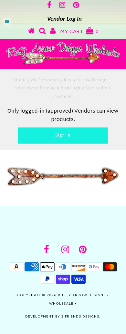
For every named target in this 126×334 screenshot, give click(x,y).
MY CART (79, 32)
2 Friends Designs (80, 317)
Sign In (62, 135)
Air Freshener (45, 80)
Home (20, 80)
